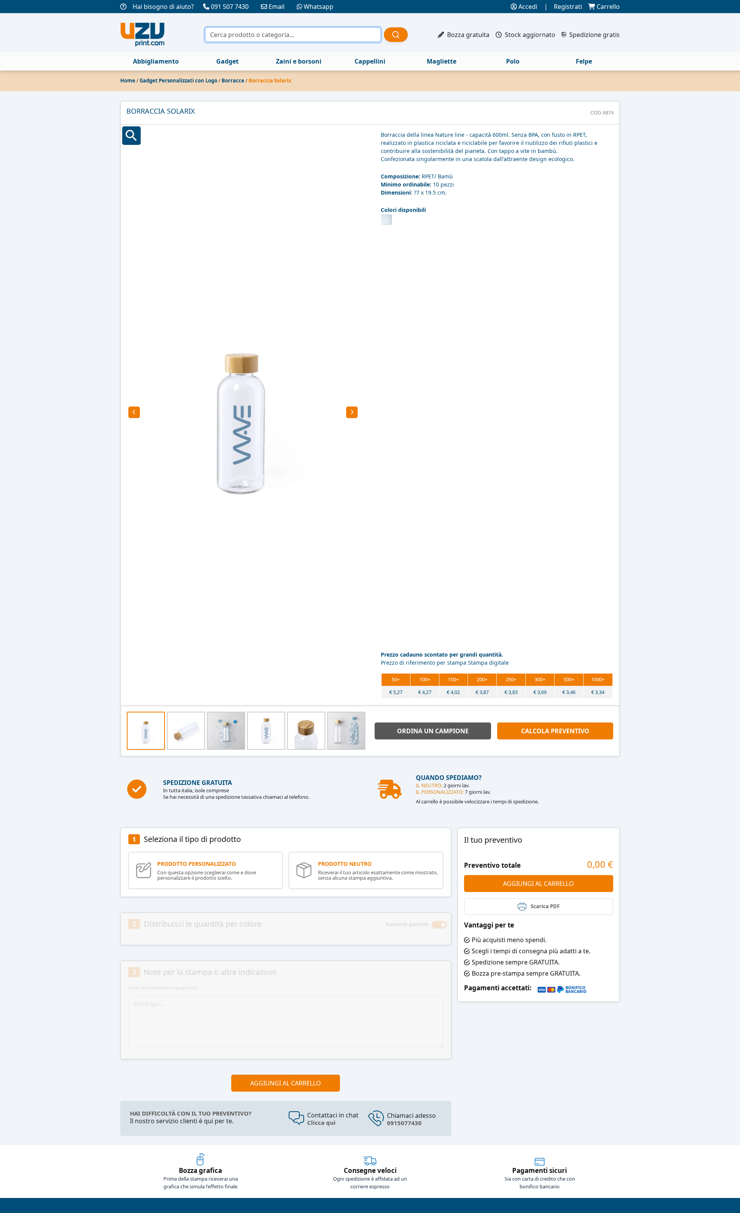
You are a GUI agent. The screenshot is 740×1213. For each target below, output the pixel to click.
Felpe (584, 61)
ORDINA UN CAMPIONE (433, 731)
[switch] (439, 925)
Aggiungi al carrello (285, 1083)
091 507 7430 (230, 6)
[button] (134, 412)
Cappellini (370, 61)
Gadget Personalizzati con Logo (178, 80)
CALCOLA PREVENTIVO (555, 731)
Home (127, 80)
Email (276, 6)
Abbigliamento (156, 61)
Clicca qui (321, 1123)
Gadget (227, 61)
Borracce (233, 80)
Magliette (441, 61)
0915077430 (404, 1123)
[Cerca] (396, 34)
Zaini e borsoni (298, 61)
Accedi (527, 6)
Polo (513, 61)
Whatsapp (318, 6)
